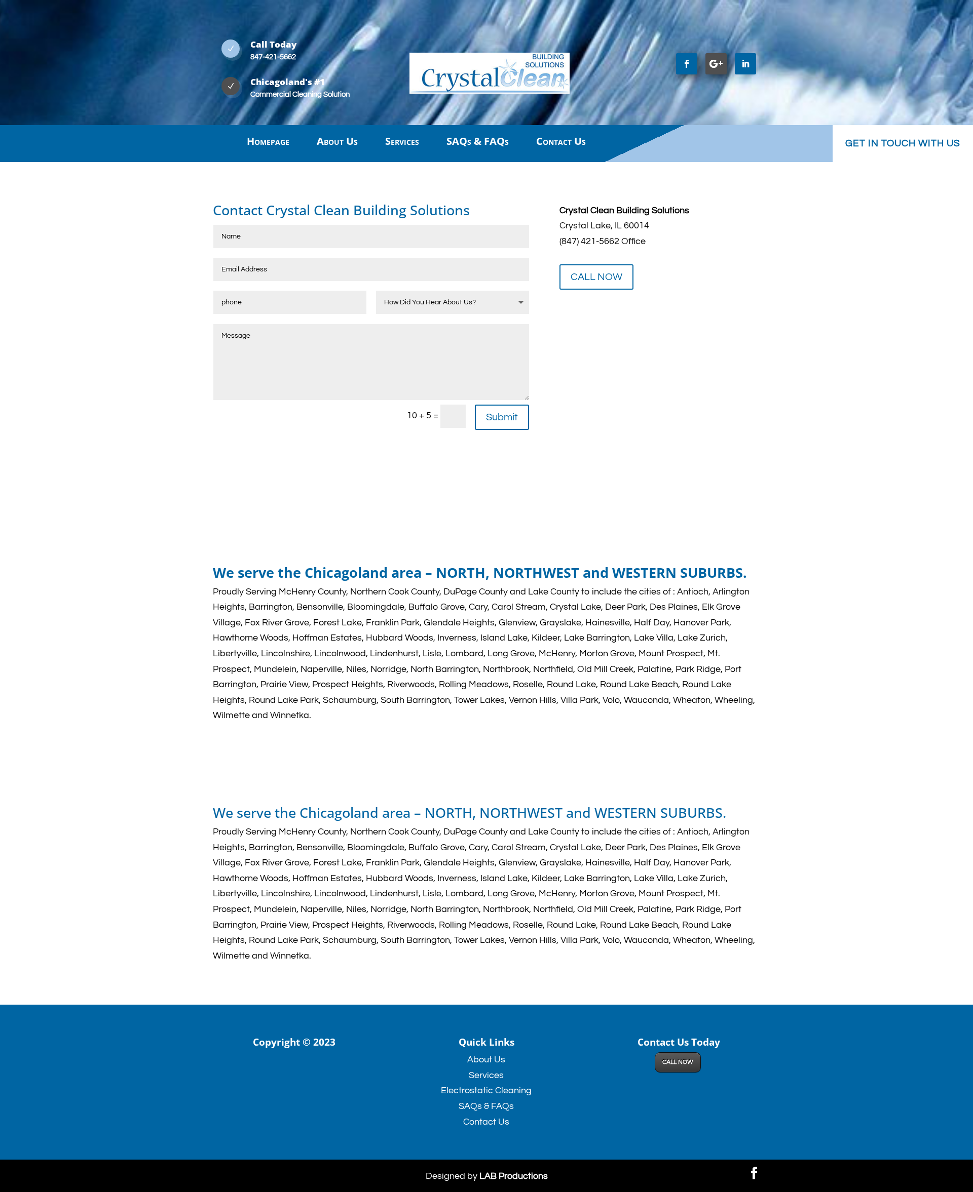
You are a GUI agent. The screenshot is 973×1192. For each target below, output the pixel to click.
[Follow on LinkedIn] (745, 63)
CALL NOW (596, 277)
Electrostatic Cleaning (486, 1090)
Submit (502, 417)
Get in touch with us (902, 143)
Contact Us (561, 141)
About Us (337, 141)
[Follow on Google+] (716, 63)
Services (402, 141)
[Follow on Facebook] (686, 63)
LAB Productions (513, 1176)
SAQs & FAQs (477, 141)
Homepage (268, 141)
